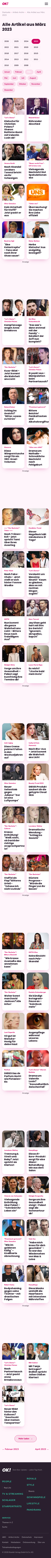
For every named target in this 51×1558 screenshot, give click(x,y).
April (39, 72)
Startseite (6, 12)
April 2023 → (42, 1449)
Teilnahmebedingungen (11, 1547)
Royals (31, 1478)
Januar (7, 72)
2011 (36, 59)
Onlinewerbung (29, 1542)
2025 (16, 41)
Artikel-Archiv (18, 12)
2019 (36, 47)
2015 (36, 53)
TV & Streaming (12, 1493)
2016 (26, 53)
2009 (16, 65)
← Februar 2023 (10, 1449)
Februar (18, 72)
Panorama (34, 1509)
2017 (16, 53)
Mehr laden (25, 1438)
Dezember (8, 90)
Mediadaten (15, 1542)
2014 (6, 59)
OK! (5, 3)
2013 (16, 59)
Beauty (31, 1491)
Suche (4, 1527)
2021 (16, 47)
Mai (5, 78)
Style (30, 1484)
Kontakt (5, 1542)
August (33, 78)
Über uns (41, 1542)
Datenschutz (27, 1537)
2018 (6, 53)
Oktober (22, 84)
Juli (22, 78)
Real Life (7, 1487)
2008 (26, 65)
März (29, 72)
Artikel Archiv (13, 1537)
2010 (6, 65)
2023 (36, 41)
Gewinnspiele (36, 1497)
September (9, 84)
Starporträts (12, 1506)
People (7, 1481)
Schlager (8, 1500)
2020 (26, 47)
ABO (4, 1537)
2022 (6, 47)
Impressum (38, 1537)
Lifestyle (33, 1503)
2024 (26, 41)
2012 (26, 59)
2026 (6, 41)
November (35, 84)
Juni (14, 78)
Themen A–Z (7, 1522)
